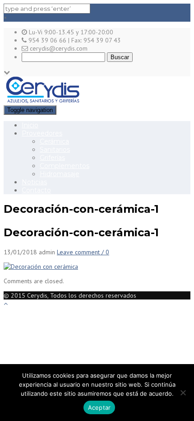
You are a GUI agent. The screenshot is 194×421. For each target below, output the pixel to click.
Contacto (36, 190)
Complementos (64, 166)
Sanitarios (55, 149)
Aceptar (99, 407)
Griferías (52, 158)
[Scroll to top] (6, 303)
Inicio (30, 125)
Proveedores (42, 133)
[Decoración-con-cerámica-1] (41, 266)
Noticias (34, 182)
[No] (182, 392)
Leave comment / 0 (83, 252)
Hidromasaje (59, 174)
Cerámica (54, 141)
